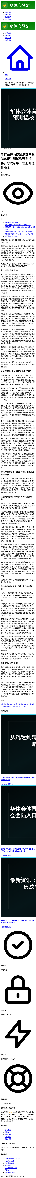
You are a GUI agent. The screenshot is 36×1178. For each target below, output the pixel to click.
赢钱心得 (8, 17)
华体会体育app (9, 1172)
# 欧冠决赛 (13, 704)
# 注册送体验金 (6, 706)
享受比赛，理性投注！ (12, 236)
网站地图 (8, 1139)
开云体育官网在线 (11, 1168)
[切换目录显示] (1, 219)
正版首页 (8, 12)
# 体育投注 (15, 706)
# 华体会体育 (5, 704)
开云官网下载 (9, 1163)
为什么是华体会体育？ (12, 222)
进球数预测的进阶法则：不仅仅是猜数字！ (19, 232)
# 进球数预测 (21, 704)
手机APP (8, 14)
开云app (7, 1170)
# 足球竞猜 (22, 706)
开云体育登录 (9, 1161)
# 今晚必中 (30, 704)
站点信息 (8, 19)
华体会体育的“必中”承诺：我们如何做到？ (19, 234)
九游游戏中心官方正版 (12, 1158)
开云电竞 (8, 1165)
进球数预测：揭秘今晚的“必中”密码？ (18, 225)
